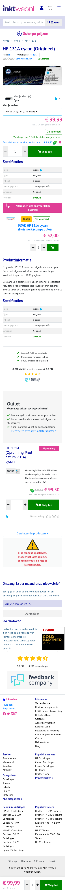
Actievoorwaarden (45, 722)
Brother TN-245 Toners (47, 811)
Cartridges (8, 779)
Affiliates (7, 770)
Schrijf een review (24, 58)
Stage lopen (9, 758)
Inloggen (8, 704)
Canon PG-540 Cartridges (11, 824)
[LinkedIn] (12, 714)
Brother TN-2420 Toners (48, 814)
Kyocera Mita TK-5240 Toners (47, 824)
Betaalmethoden (44, 715)
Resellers (7, 766)
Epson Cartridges (44, 766)
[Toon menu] (59, 8)
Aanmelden (32, 613)
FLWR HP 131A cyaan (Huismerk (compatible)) (35, 227)
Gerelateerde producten (31, 533)
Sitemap (12, 861)
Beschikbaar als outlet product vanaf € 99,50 (28, 142)
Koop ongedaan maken (48, 734)
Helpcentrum (42, 742)
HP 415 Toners (43, 842)
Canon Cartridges (44, 762)
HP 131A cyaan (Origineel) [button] (20, 111)
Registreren (9, 708)
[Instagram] (15, 714)
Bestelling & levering (47, 730)
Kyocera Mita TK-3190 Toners (47, 836)
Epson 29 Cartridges (14, 850)
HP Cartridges (42, 758)
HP (9, 54)
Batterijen (8, 794)
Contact (39, 738)
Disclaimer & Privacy (32, 861)
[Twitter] (8, 714)
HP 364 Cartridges (13, 811)
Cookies (53, 861)
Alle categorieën (12, 798)
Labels (6, 787)
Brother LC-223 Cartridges (11, 844)
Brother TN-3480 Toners (48, 818)
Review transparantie (46, 707)
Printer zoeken (43, 777)
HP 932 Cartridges (13, 830)
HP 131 (33, 54)
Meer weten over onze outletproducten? (33, 430)
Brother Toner (42, 774)
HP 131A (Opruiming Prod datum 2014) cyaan (19, 455)
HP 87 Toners (42, 830)
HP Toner (40, 770)
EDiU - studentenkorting (48, 711)
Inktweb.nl (12, 699)
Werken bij (8, 762)
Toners (6, 783)
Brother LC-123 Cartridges (11, 836)
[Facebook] (4, 714)
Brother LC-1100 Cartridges (12, 816)
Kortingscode (42, 726)
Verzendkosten (43, 703)
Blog (37, 746)
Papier (6, 791)
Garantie (40, 718)
